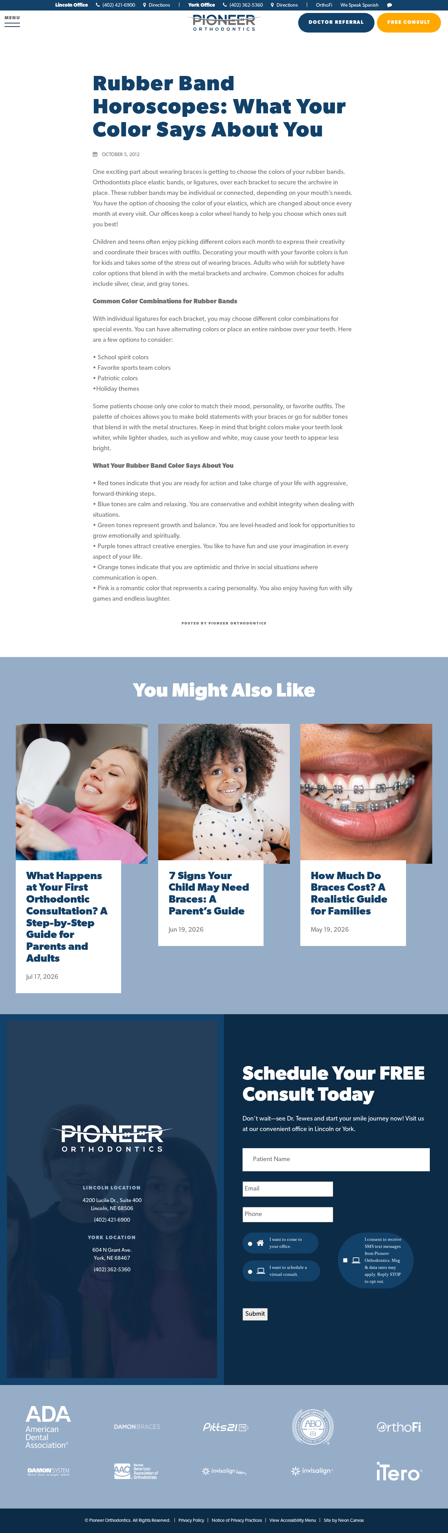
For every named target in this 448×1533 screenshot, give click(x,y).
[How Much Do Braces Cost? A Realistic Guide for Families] (366, 801)
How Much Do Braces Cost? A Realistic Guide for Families (349, 894)
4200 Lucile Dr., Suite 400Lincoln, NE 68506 (112, 1204)
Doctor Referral (336, 22)
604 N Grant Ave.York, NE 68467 (112, 1254)
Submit (255, 1314)
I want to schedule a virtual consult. (288, 1271)
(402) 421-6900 (118, 5)
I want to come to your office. (286, 1243)
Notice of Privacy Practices (237, 1520)
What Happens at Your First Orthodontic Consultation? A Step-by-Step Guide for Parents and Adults (66, 918)
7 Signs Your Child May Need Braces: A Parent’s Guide (209, 894)
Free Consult (408, 22)
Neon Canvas (351, 1520)
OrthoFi (324, 5)
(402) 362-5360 (246, 5)
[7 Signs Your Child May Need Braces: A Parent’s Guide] (224, 801)
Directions (159, 5)
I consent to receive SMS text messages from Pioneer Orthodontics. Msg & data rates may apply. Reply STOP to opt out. (383, 1260)
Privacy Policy (191, 1520)
